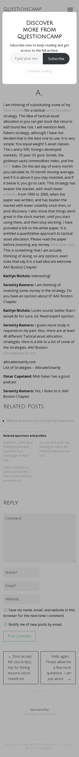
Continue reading (39, 71)
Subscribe (56, 58)
